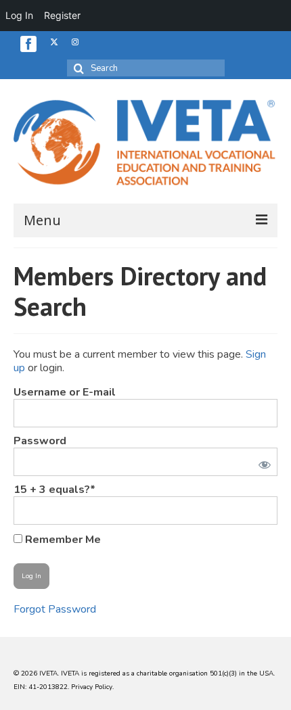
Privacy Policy (91, 687)
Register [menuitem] (62, 15)
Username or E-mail (65, 392)
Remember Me (61, 539)
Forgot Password (55, 609)
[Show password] (261, 462)
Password (40, 440)
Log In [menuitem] (19, 15)
